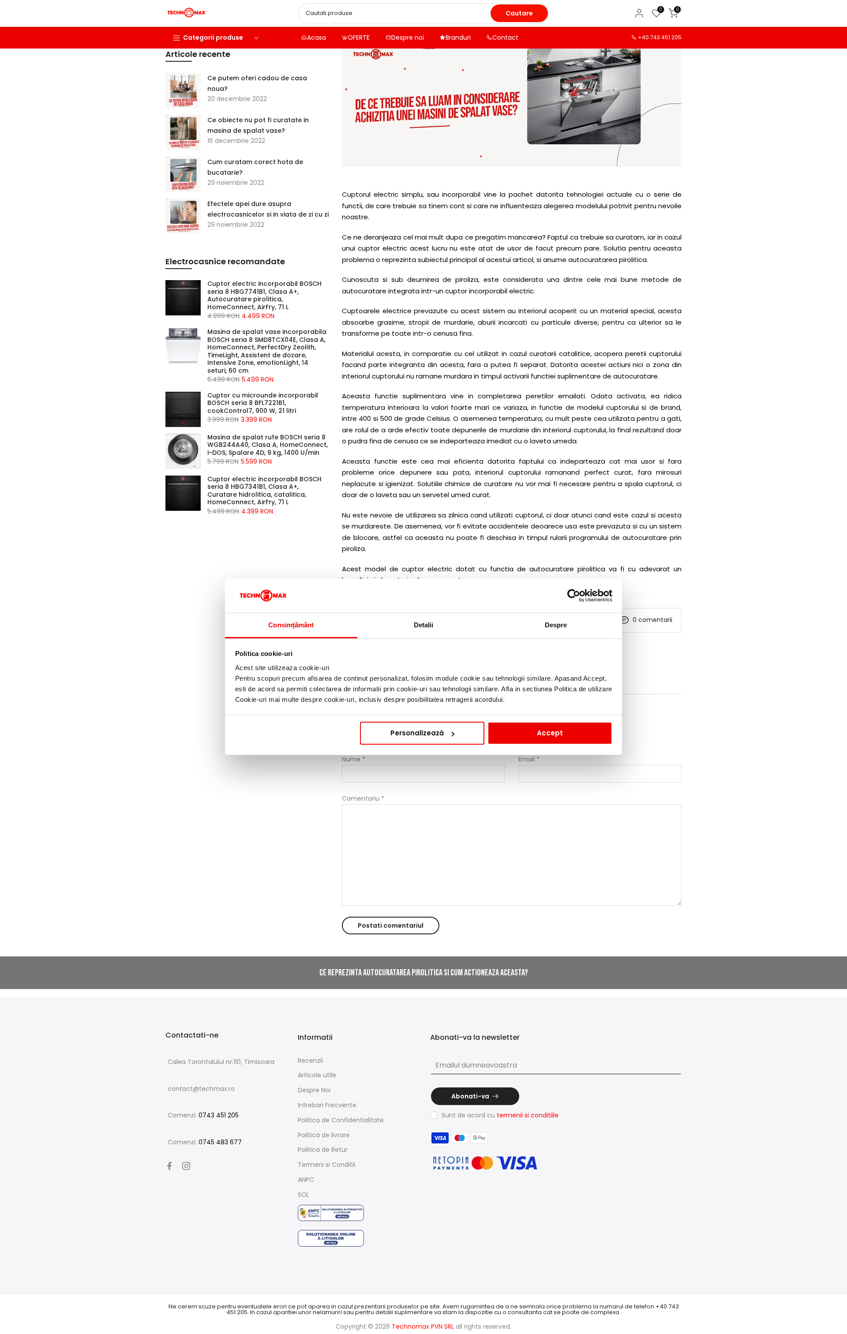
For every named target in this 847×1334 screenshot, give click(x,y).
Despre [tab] (556, 625)
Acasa (316, 37)
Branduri (458, 37)
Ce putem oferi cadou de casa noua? (257, 83)
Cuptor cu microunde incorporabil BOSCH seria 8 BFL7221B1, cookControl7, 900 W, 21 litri (262, 403)
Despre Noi (314, 1090)
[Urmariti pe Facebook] (169, 1166)
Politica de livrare (324, 1135)
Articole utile (317, 1075)
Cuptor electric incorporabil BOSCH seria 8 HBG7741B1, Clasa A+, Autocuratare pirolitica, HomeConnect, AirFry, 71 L (264, 295)
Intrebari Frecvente (327, 1105)
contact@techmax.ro (201, 1088)
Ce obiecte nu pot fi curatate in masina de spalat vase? (258, 125)
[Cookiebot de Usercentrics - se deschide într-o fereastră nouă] (573, 596)
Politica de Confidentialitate (341, 1120)
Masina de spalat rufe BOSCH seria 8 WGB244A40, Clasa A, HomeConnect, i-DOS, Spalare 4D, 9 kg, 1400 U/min (267, 445)
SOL (303, 1194)
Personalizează (417, 733)
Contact (505, 37)
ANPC (306, 1179)
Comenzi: (203, 1115)
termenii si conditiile (527, 1115)
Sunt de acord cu (500, 1115)
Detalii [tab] (424, 625)
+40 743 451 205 (660, 37)
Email (529, 759)
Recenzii (310, 1060)
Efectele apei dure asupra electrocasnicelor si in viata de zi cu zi (268, 209)
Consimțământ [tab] (291, 625)
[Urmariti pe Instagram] (186, 1166)
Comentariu (363, 798)
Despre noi (407, 37)
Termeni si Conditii (326, 1164)
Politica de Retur (323, 1149)
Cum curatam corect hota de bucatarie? (255, 167)
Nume (353, 759)
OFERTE (359, 37)
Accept (550, 733)
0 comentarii (652, 619)
